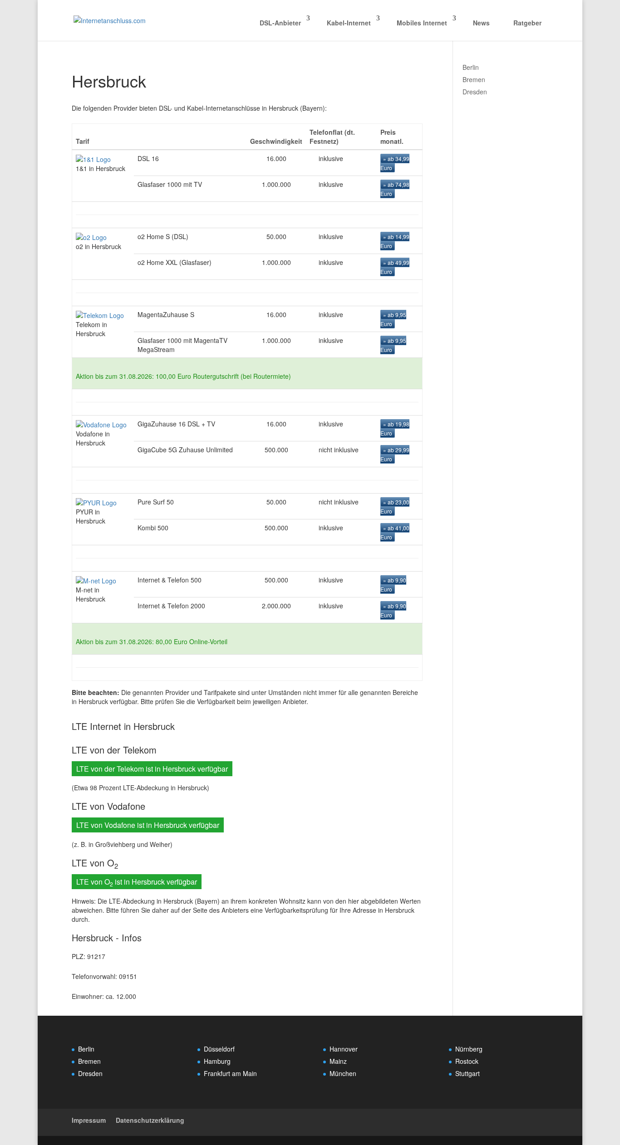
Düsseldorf (219, 1048)
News (481, 22)
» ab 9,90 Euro (393, 584)
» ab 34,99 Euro (394, 163)
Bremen (474, 79)
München (343, 1073)
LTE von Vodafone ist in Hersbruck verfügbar (147, 825)
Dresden (475, 91)
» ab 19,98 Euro (394, 428)
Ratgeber (527, 22)
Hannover (344, 1048)
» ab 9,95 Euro (393, 319)
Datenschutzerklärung (150, 1120)
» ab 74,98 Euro (394, 189)
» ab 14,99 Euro (394, 241)
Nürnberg (468, 1048)
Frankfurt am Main (230, 1073)
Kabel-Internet (349, 22)
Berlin (471, 67)
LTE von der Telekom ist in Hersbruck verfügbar (152, 768)
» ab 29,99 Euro (394, 454)
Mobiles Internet (422, 22)
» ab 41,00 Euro (394, 532)
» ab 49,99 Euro (394, 267)
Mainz (338, 1061)
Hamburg (217, 1061)
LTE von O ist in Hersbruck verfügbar (136, 882)
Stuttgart (467, 1073)
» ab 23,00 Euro (394, 506)
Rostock (466, 1061)
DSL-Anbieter (280, 22)
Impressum (89, 1120)
